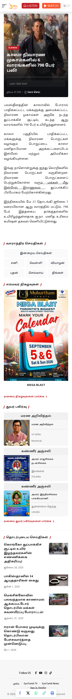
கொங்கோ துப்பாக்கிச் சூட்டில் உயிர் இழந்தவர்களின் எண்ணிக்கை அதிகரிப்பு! (23, 553)
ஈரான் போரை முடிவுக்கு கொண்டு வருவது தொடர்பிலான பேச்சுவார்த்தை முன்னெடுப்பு (24, 635)
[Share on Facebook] (20, 693)
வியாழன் (58, 263)
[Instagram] (46, 672)
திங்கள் (58, 273)
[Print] (52, 693)
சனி (14, 263)
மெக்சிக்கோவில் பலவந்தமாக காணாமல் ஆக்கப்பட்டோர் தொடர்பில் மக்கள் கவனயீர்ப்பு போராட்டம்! (24, 604)
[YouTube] (40, 672)
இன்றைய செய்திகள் (36, 253)
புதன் (14, 273)
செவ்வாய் (36, 273)
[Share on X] (28, 693)
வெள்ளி (36, 263)
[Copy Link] (44, 693)
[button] (9, 337)
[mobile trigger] (5, 5)
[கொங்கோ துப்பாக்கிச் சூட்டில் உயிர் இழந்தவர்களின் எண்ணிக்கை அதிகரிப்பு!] (58, 548)
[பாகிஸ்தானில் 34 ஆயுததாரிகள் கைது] (58, 580)
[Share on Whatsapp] (36, 693)
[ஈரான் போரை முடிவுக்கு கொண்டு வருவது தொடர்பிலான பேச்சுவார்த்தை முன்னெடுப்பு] (58, 631)
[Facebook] (36, 672)
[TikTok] (50, 672)
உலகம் (13, 48)
